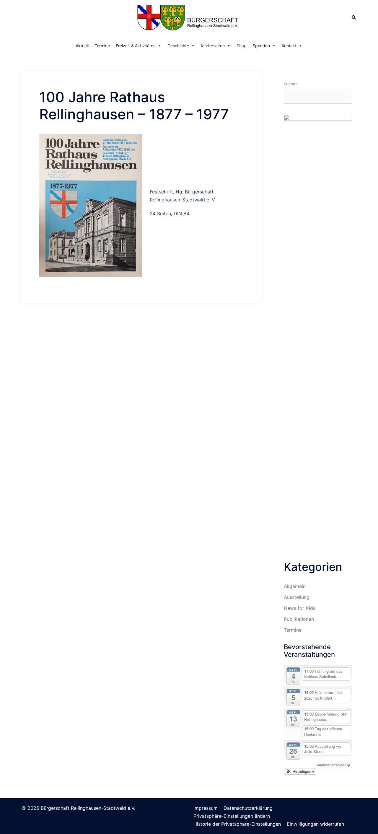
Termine (102, 45)
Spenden (261, 45)
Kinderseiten (213, 45)
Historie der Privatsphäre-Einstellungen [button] (237, 824)
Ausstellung (296, 597)
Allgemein (295, 586)
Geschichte (178, 45)
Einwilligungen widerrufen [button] (315, 824)
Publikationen (299, 619)
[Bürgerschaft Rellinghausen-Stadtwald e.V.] (189, 17)
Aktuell (82, 45)
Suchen (291, 84)
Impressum (205, 808)
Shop (242, 45)
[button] (300, 771)
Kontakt (289, 45)
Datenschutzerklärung (248, 808)
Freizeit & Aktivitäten (136, 45)
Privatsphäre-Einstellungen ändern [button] (231, 816)
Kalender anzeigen (331, 764)
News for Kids (299, 608)
